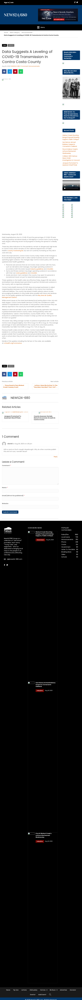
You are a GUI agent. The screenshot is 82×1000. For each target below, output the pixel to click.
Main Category (15, 32)
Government (40, 540)
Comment (6, 466)
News (8, 991)
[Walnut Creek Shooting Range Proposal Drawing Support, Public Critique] (31, 607)
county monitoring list (15, 251)
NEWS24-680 (15, 66)
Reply (56, 457)
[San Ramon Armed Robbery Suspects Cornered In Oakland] (31, 758)
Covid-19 (11, 45)
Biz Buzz (53, 991)
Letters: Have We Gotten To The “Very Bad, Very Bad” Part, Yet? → (45, 386)
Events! (32, 995)
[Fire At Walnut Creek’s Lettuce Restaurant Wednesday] (31, 909)
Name (5, 488)
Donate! (73, 991)
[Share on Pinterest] (15, 71)
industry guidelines (36, 269)
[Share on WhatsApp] (20, 71)
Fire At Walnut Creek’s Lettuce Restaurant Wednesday (70, 151)
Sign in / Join (9, 3)
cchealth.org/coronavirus (13, 343)
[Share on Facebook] (4, 71)
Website (5, 504)
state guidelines (21, 273)
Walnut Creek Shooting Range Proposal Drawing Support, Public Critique (70, 137)
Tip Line (15, 991)
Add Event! (42, 995)
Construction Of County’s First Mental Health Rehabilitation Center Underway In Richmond (44, 418)
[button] (47, 991)
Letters (24, 991)
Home (6, 32)
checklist (50, 269)
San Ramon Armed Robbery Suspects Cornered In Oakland (69, 144)
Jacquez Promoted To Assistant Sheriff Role (70, 164)
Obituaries (33, 991)
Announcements (27, 32)
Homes (43, 991)
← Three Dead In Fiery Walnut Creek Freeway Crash (13, 386)
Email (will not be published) (13, 496)
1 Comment (24, 66)
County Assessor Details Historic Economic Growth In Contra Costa (15, 418)
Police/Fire (40, 691)
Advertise (63, 991)
